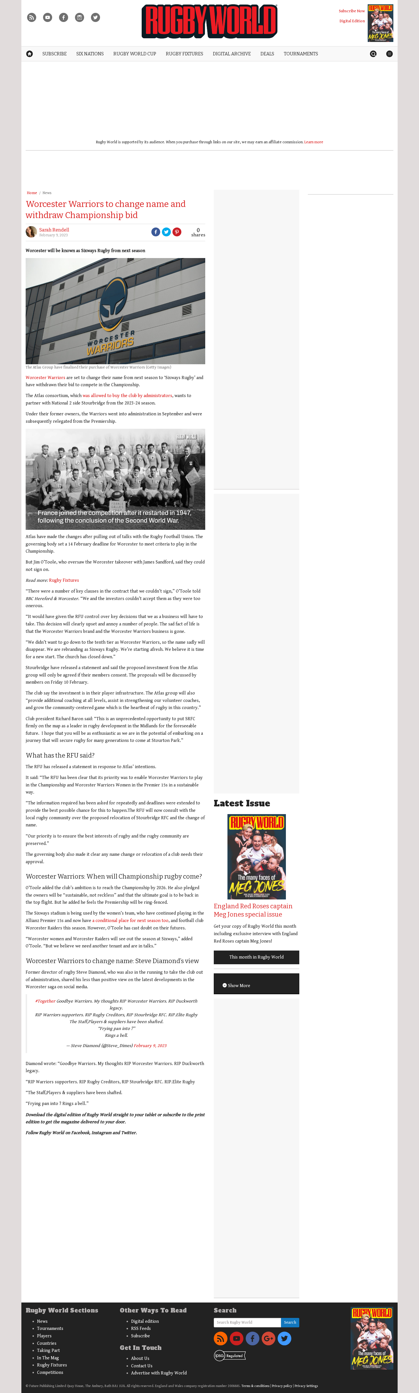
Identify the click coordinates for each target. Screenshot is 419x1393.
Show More (238, 986)
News (47, 193)
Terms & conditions (255, 1386)
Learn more (313, 142)
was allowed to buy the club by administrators (127, 395)
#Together (45, 1001)
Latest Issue (242, 803)
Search (290, 1322)
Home (32, 193)
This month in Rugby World (256, 957)
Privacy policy (282, 1386)
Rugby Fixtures (64, 580)
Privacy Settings (306, 1386)
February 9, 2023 (150, 1045)
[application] (115, 479)
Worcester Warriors (45, 378)
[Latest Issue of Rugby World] (380, 23)
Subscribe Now (352, 11)
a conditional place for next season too (129, 920)
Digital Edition (352, 21)
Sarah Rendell (54, 230)
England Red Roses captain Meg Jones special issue (253, 910)
